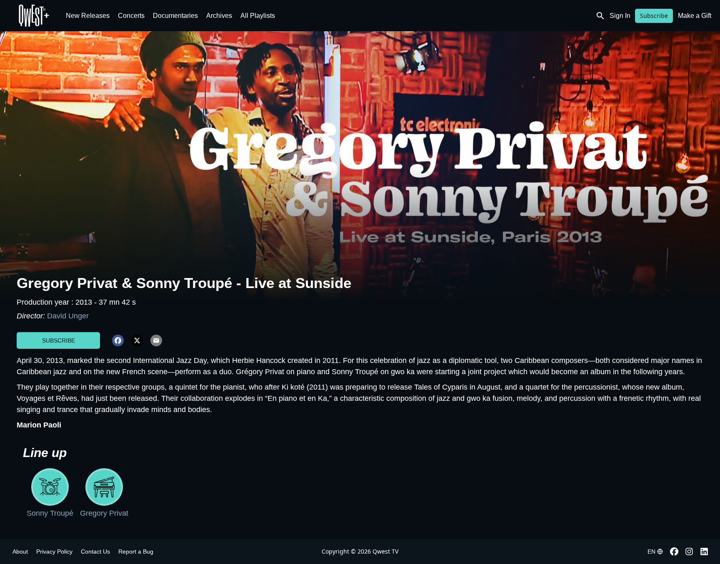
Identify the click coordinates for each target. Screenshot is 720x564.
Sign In (620, 15)
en (651, 551)
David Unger (68, 316)
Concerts (131, 15)
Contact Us (95, 551)
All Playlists (257, 15)
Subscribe (654, 16)
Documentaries (175, 15)
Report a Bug (135, 551)
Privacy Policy (54, 551)
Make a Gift (694, 15)
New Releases (88, 15)
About (20, 551)
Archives (219, 15)
